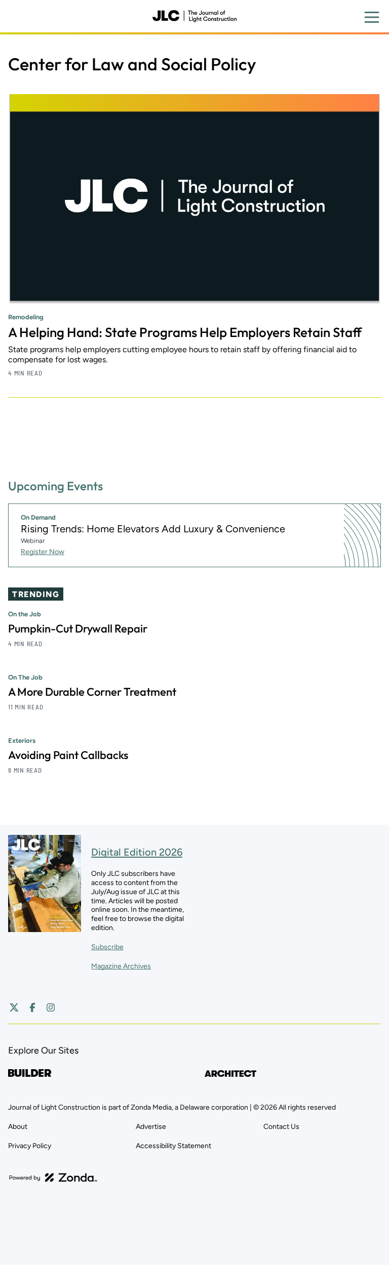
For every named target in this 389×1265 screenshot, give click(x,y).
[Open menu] (372, 17)
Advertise (151, 1126)
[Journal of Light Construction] (194, 16)
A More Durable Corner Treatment (92, 692)
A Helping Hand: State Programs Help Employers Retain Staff (185, 332)
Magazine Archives (121, 966)
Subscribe (107, 947)
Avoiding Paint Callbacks (68, 755)
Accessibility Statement (173, 1146)
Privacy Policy (29, 1146)
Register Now (42, 551)
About (17, 1126)
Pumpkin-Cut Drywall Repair (77, 628)
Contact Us (281, 1126)
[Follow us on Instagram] (51, 1007)
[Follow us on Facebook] (32, 1007)
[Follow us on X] (14, 1007)
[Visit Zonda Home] (53, 1177)
